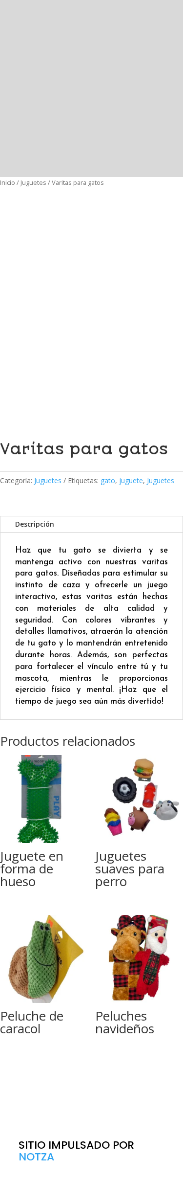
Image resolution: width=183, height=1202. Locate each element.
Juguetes (33, 182)
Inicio (7, 182)
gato (108, 480)
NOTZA (36, 1156)
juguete (131, 480)
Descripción (34, 524)
